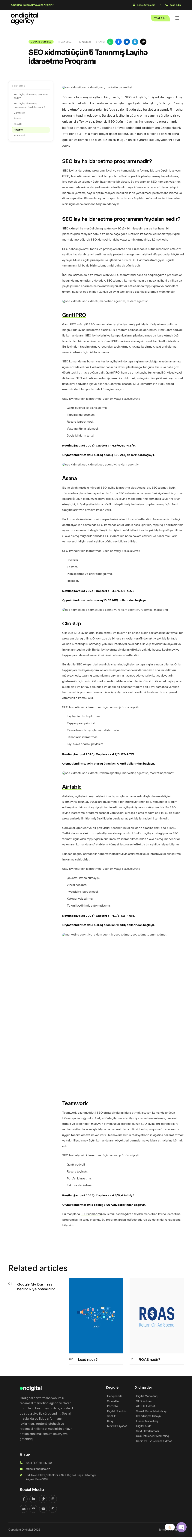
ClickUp (18, 124)
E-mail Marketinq (147, 1421)
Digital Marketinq (147, 1396)
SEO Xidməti (144, 1401)
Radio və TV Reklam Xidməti (154, 1441)
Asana (17, 118)
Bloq (110, 1421)
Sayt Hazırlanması (147, 1431)
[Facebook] (118, 42)
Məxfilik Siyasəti (117, 1426)
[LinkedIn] (127, 42)
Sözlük (111, 1416)
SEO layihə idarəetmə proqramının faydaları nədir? (30, 105)
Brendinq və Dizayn (148, 1416)
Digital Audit (143, 1426)
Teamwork (20, 135)
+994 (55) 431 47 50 (39, 1463)
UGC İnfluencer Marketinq (152, 1436)
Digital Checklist (117, 1411)
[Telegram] (135, 42)
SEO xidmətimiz (91, 1214)
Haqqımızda (114, 1396)
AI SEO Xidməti (145, 1406)
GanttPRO (20, 112)
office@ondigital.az (38, 1469)
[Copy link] (143, 42)
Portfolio (112, 1406)
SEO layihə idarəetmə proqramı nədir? (31, 96)
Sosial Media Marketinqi (151, 1411)
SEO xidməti (70, 228)
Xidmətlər (113, 1401)
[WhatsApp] (110, 42)
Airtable (18, 129)
